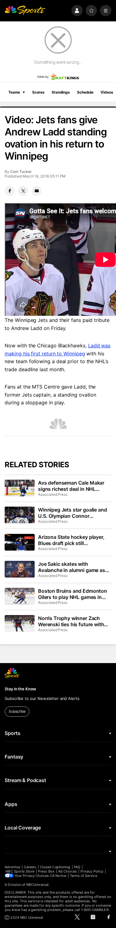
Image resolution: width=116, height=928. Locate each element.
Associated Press (52, 494)
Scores (38, 92)
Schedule (85, 92)
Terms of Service (83, 875)
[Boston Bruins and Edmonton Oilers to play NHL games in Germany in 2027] (19, 596)
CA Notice (58, 875)
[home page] (25, 10)
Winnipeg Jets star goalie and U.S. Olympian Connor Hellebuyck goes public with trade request (72, 513)
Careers (30, 867)
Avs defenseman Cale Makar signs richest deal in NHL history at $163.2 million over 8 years (74, 486)
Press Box (46, 871)
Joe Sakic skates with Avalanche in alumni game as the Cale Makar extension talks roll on (74, 567)
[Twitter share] (23, 191)
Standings (61, 92)
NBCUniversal (37, 884)
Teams (14, 92)
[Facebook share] (10, 191)
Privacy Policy (91, 871)
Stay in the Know (20, 688)
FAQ (77, 867)
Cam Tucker (21, 171)
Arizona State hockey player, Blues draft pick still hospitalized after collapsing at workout (74, 540)
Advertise (12, 867)
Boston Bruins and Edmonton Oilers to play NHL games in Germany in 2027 (72, 594)
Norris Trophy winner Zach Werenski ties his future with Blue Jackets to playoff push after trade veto (71, 621)
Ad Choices (67, 871)
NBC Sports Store (20, 871)
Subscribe (17, 711)
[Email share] (36, 191)
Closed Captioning (55, 867)
